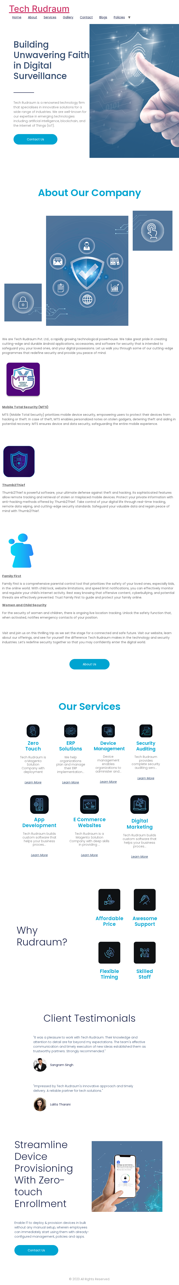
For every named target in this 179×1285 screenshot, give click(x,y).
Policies (119, 17)
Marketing (140, 824)
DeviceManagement (109, 746)
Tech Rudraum (39, 8)
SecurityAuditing (145, 746)
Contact (86, 17)
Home (16, 17)
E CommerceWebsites (89, 822)
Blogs (103, 17)
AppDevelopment (39, 822)
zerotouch (33, 746)
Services (50, 17)
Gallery (68, 17)
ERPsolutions (70, 746)
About (32, 17)
